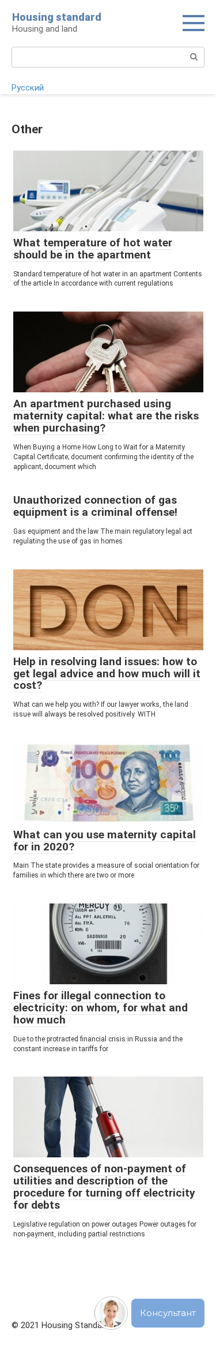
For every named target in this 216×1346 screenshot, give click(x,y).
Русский (28, 88)
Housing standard (56, 17)
